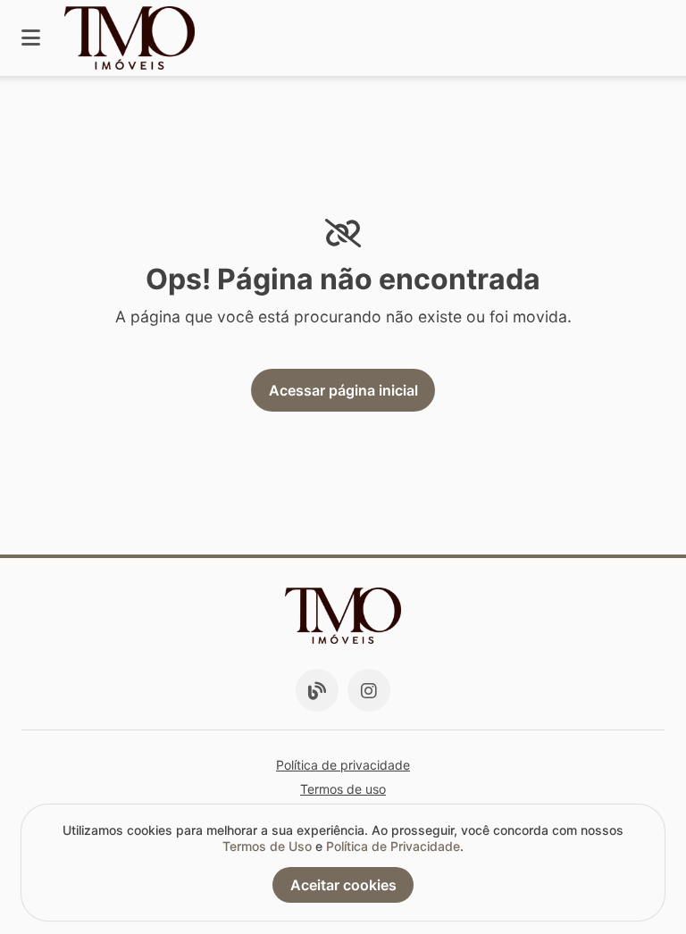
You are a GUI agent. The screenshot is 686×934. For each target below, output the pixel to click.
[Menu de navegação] (30, 38)
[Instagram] (368, 690)
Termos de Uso (267, 846)
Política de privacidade (343, 764)
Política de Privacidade (393, 846)
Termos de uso (343, 788)
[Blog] (317, 690)
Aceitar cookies (343, 885)
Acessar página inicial (343, 390)
